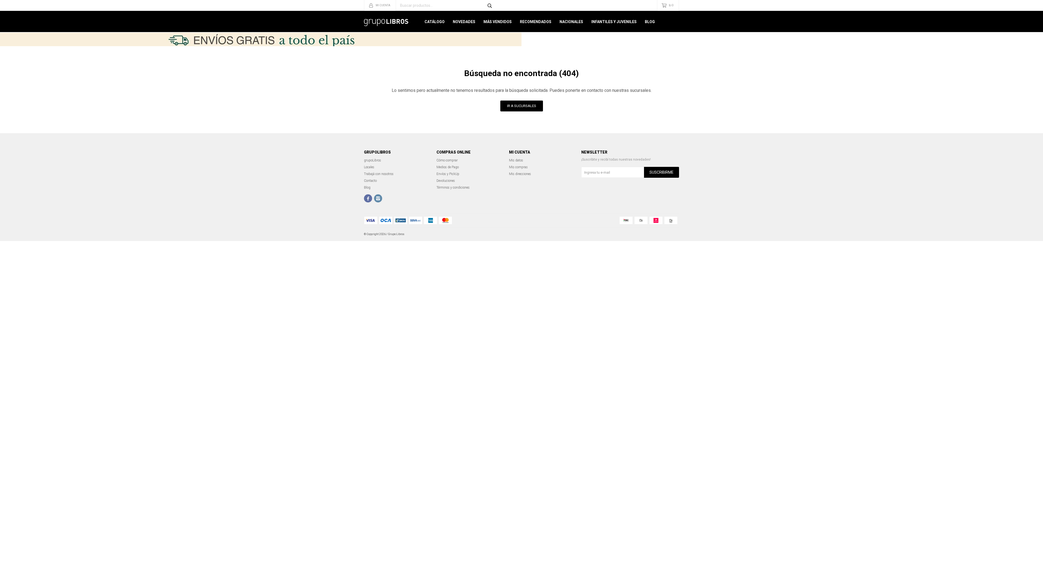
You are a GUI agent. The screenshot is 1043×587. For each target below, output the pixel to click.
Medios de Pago (447, 167)
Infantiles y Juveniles (614, 22)
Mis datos (516, 160)
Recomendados (535, 22)
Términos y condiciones (453, 187)
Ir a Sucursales (521, 106)
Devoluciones (445, 181)
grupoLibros (372, 160)
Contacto (370, 181)
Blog (650, 22)
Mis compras (518, 167)
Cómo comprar (447, 160)
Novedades (464, 22)
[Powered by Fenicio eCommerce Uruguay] (671, 234)
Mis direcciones (520, 174)
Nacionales (571, 22)
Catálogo (435, 22)
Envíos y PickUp (447, 174)
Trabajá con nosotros (379, 174)
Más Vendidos (497, 22)
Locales (369, 167)
